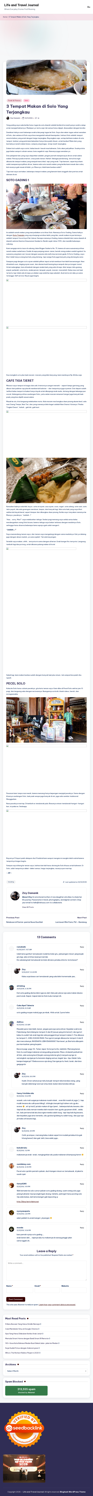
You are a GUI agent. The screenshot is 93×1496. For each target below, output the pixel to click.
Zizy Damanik (30, 892)
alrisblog (21, 986)
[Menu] (88, 7)
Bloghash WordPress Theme (72, 1492)
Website (65, 1286)
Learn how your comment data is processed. (57, 1305)
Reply (82, 947)
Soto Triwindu (18, 235)
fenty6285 (22, 1184)
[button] (28, 907)
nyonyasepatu (23, 1211)
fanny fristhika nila (25, 1093)
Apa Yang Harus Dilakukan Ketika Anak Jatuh (23, 1334)
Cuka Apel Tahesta (25, 1005)
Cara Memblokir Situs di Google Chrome (21, 1329)
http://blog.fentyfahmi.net (28, 1202)
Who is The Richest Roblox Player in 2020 (22, 1353)
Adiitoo (20, 1022)
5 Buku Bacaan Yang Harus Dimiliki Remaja (22, 1324)
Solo (26, 100)
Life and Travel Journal (21, 5)
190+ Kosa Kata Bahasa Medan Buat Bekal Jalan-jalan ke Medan (31, 1343)
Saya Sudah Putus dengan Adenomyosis (21, 1348)
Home (5, 17)
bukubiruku (22, 1148)
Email (38, 1286)
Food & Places (14, 100)
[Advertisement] (46, 38)
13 (38, 118)
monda (20, 1228)
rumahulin (21, 947)
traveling (11, 882)
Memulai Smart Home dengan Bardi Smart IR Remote (27, 1338)
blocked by (26, 1392)
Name (9, 1286)
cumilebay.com (24, 1164)
